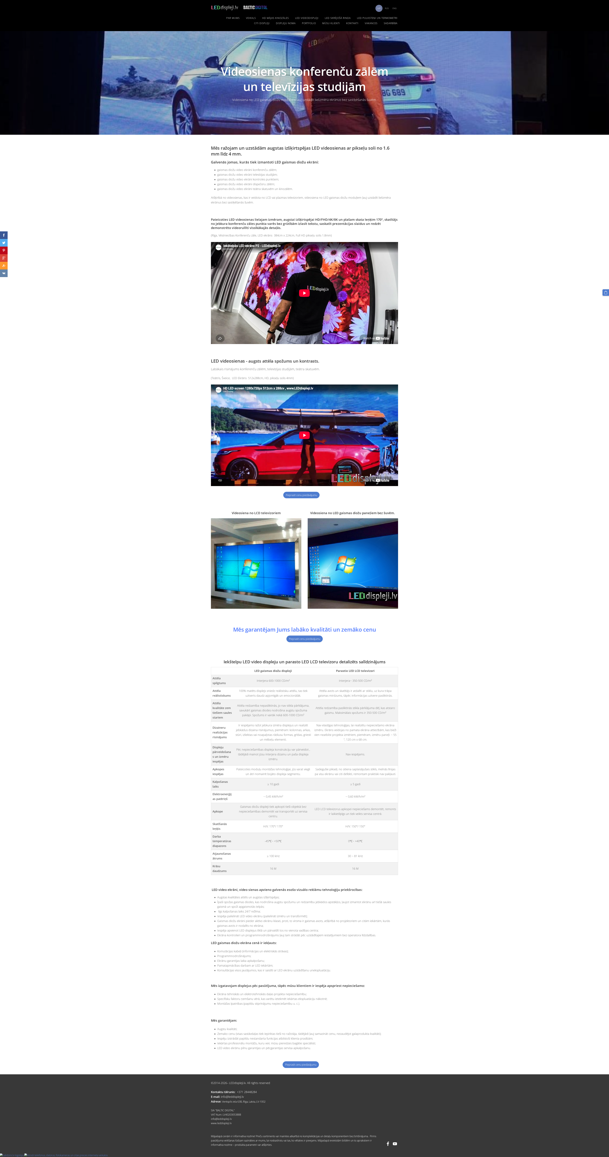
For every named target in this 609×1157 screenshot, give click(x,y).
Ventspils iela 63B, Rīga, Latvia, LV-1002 (243, 1101)
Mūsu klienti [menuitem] (331, 23)
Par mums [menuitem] (233, 18)
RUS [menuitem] (387, 8)
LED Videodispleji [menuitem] (306, 18)
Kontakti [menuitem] (352, 23)
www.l (214, 1123)
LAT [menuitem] (379, 8)
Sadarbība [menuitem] (390, 23)
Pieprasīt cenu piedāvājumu (301, 495)
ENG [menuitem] (394, 8)
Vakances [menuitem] (371, 23)
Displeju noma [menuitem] (286, 23)
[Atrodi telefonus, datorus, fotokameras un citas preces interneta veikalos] (66, 1155)
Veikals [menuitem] (251, 18)
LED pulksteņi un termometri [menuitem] (377, 18)
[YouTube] (395, 1144)
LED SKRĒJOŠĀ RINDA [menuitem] (338, 18)
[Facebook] (388, 1144)
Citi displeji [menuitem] (262, 23)
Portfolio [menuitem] (309, 23)
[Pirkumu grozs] (605, 292)
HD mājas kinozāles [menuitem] (275, 18)
